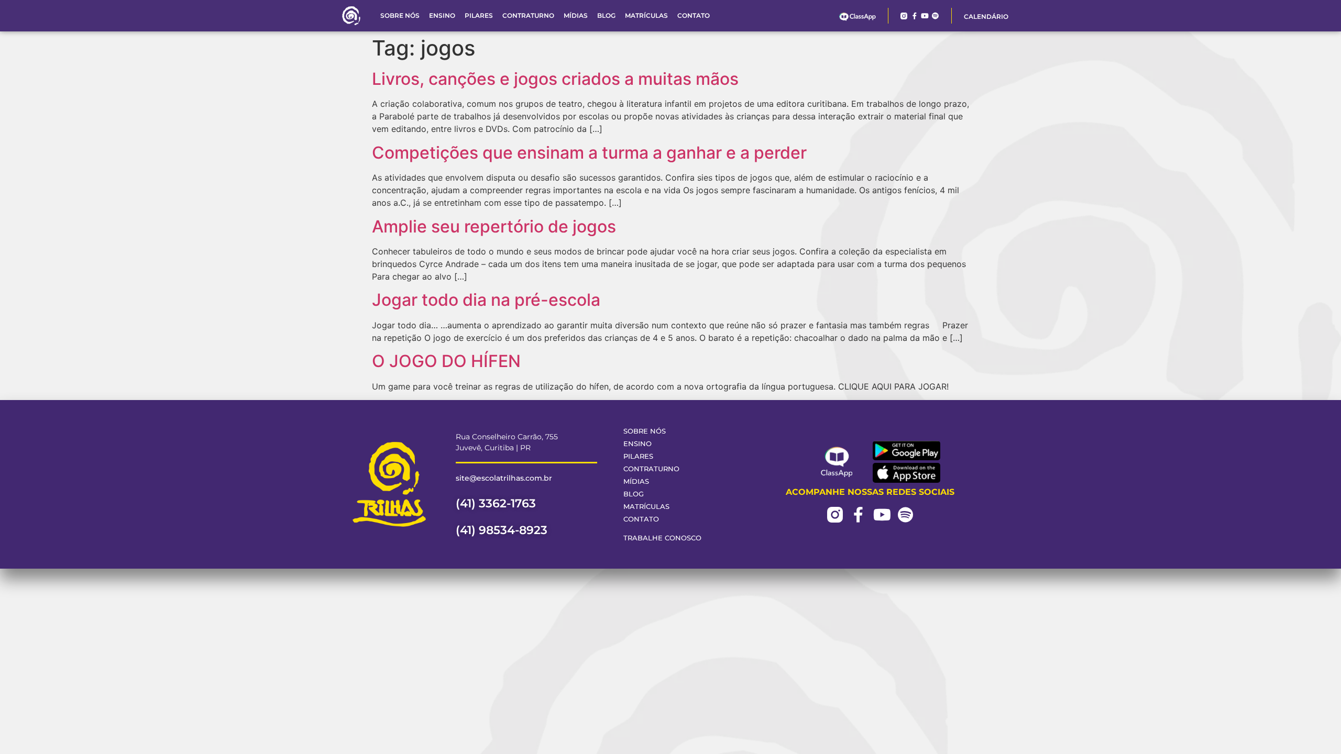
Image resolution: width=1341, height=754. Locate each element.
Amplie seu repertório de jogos (494, 226)
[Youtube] (924, 16)
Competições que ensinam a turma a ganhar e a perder (589, 152)
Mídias (576, 15)
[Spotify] (935, 16)
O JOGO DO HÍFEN (446, 361)
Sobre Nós (400, 15)
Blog (606, 15)
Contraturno (528, 15)
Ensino (442, 15)
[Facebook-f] (914, 16)
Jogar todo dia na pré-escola (486, 300)
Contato (693, 15)
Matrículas (646, 15)
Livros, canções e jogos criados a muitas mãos (555, 79)
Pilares (479, 15)
